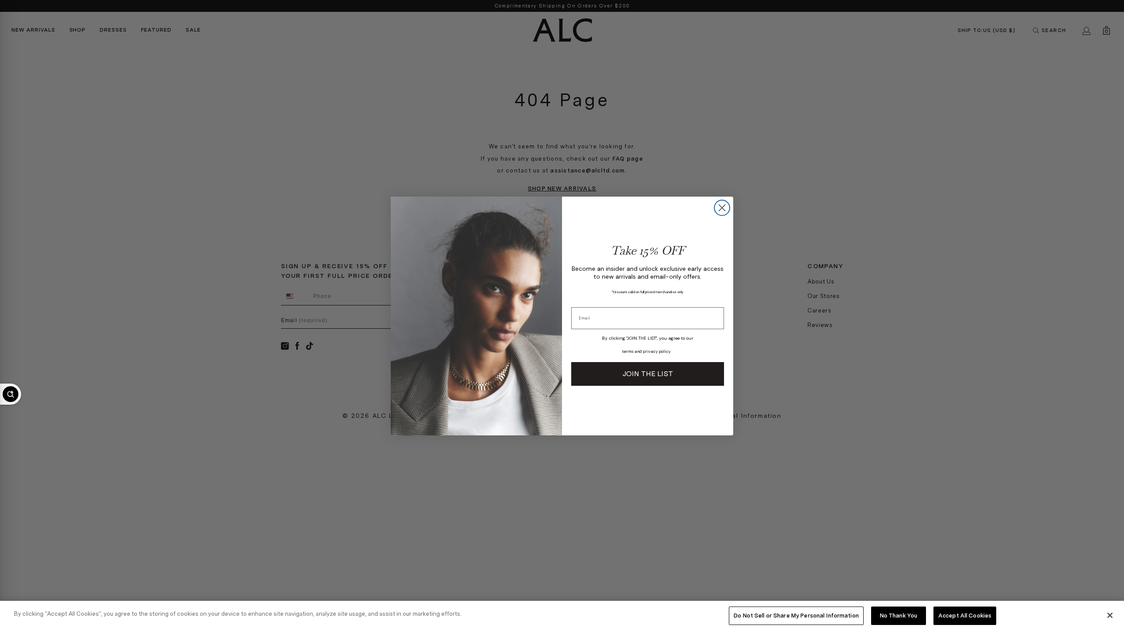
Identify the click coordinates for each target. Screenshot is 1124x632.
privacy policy (656, 351)
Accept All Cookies (964, 615)
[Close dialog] (722, 207)
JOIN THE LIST (648, 374)
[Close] (1110, 615)
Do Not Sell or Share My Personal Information (796, 615)
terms (628, 351)
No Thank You (899, 615)
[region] (562, 616)
